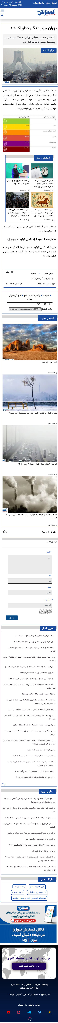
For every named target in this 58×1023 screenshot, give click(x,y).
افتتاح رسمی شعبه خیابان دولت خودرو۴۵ (38, 694)
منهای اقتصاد (48, 273)
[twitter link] (39, 1011)
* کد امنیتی (48, 599)
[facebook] (50, 304)
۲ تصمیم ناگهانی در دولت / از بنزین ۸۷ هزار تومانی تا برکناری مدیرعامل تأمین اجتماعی (31, 763)
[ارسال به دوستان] (12, 272)
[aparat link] (30, 1018)
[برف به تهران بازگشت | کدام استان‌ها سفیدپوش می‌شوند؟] (30, 393)
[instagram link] (19, 1011)
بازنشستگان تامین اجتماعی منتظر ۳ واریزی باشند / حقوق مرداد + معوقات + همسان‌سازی (30, 859)
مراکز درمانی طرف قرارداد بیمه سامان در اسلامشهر (35, 635)
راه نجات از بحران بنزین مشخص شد (40, 839)
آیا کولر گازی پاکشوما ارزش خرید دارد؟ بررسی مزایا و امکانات (31, 678)
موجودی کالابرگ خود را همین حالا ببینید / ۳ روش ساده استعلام (29, 817)
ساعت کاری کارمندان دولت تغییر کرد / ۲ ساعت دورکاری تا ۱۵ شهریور (31, 649)
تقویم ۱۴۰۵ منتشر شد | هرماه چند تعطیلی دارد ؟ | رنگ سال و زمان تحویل (42, 212)
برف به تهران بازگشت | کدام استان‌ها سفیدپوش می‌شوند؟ (33, 413)
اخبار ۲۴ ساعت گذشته (29, 988)
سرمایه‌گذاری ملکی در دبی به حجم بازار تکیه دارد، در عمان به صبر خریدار (29, 732)
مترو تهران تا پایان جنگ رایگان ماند (41, 750)
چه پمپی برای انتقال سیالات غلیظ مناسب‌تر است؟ (35, 777)
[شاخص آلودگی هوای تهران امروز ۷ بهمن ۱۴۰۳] (30, 444)
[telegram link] (29, 1011)
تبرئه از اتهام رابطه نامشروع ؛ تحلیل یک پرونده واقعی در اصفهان (29, 666)
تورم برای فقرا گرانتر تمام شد (43, 851)
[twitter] (39, 304)
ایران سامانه (22, 1005)
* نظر (49, 552)
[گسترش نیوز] (46, 12)
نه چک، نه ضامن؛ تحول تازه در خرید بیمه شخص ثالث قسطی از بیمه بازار (29, 717)
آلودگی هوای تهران (20, 297)
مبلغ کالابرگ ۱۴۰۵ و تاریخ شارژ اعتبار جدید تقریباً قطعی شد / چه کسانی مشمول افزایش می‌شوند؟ (29, 800)
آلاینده (46, 295)
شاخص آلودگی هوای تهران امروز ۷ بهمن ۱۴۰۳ (37, 464)
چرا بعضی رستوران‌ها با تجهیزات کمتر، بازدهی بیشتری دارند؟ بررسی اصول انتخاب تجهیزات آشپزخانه (29, 742)
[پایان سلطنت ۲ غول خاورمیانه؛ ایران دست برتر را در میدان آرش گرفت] (45, 304)
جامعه (33, 273)
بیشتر (4, 784)
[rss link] (50, 1011)
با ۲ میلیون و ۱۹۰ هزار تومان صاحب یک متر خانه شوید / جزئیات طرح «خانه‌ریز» (30, 868)
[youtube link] (8, 1011)
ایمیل (49, 587)
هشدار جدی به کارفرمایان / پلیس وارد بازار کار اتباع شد (33, 755)
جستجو (45, 984)
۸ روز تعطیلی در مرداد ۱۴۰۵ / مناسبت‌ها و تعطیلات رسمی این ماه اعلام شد (43, 183)
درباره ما (36, 984)
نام (50, 575)
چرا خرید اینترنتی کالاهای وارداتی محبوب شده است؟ (34, 641)
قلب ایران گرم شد (49, 362)
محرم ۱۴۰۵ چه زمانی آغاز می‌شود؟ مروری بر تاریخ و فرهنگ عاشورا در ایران (18, 212)
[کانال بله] (28, 934)
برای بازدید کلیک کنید (29, 966)
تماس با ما (26, 984)
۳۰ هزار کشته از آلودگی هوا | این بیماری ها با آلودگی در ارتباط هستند (31, 516)
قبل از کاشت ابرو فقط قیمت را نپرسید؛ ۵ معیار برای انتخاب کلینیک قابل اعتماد (29, 686)
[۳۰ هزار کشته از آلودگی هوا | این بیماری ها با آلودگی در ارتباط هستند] (30, 494)
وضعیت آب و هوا (32, 295)
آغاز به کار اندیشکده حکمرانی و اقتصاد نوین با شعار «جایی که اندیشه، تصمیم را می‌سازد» (31, 702)
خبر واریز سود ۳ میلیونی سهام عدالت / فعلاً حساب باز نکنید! (30, 833)
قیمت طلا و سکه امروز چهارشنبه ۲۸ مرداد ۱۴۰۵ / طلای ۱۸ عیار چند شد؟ (29, 810)
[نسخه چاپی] (7, 272)
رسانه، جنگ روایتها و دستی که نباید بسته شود (18, 182)
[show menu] (2, 10)
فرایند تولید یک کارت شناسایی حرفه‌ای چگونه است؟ (34, 771)
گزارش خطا (47, 532)
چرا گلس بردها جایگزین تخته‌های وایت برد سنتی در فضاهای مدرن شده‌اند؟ (29, 659)
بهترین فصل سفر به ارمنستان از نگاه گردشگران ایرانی (33, 725)
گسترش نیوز (17, 994)
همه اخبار (15, 984)
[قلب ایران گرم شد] (30, 342)
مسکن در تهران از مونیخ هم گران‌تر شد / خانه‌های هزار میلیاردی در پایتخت (29, 825)
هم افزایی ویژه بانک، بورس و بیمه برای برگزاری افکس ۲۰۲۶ (31, 709)
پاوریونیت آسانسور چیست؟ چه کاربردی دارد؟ (37, 672)
